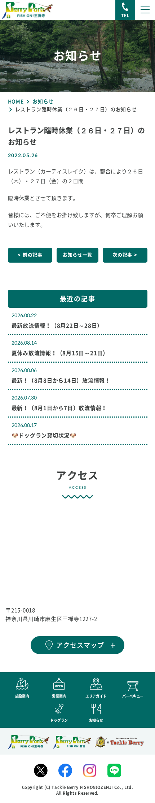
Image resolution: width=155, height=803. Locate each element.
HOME (16, 101)
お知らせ (43, 101)
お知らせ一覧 (77, 254)
